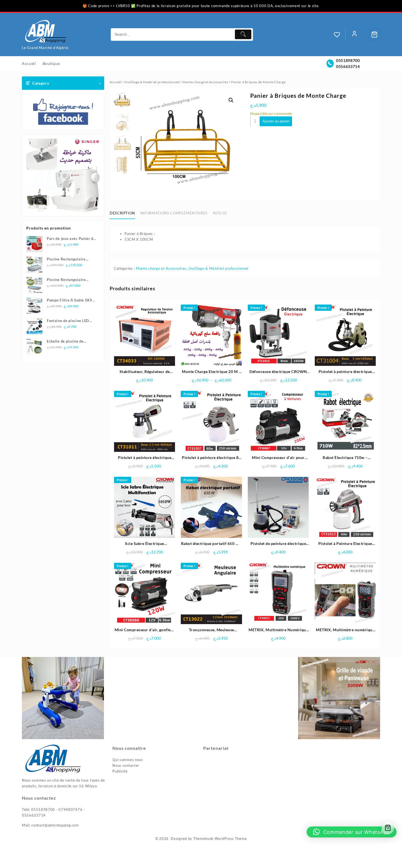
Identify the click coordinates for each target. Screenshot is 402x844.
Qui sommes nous (127, 759)
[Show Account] (354, 34)
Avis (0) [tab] (220, 213)
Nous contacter (125, 765)
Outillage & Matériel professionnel (152, 82)
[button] (231, 100)
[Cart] (374, 34)
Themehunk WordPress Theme (220, 838)
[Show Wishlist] (340, 34)
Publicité (119, 771)
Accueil (116, 82)
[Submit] (243, 34)
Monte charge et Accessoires (205, 82)
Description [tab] (122, 213)
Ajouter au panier (276, 121)
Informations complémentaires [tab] (174, 213)
